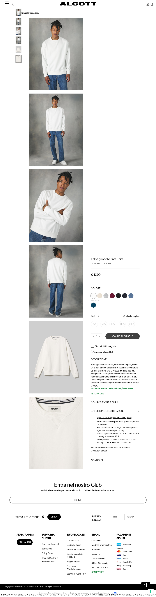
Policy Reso (47, 553)
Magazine (96, 554)
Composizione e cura (104, 402)
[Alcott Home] (78, 4)
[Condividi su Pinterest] (103, 467)
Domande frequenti (50, 544)
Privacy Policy (73, 561)
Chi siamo (96, 540)
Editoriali (96, 549)
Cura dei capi (73, 540)
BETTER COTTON (100, 567)
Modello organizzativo (102, 545)
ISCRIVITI (78, 500)
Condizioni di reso (99, 450)
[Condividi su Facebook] (93, 467)
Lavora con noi (98, 558)
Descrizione (99, 359)
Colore (96, 288)
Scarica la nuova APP (76, 574)
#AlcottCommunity (100, 563)
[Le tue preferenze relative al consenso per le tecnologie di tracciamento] (151, 592)
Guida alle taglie (74, 545)
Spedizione (47, 548)
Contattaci (25, 542)
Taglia (95, 316)
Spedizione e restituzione (107, 410)
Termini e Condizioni (76, 549)
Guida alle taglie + (131, 316)
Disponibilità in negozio (105, 346)
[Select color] (106, 301)
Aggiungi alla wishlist (103, 352)
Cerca (54, 517)
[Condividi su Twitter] (98, 467)
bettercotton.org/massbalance (120, 388)
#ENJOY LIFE (97, 393)
